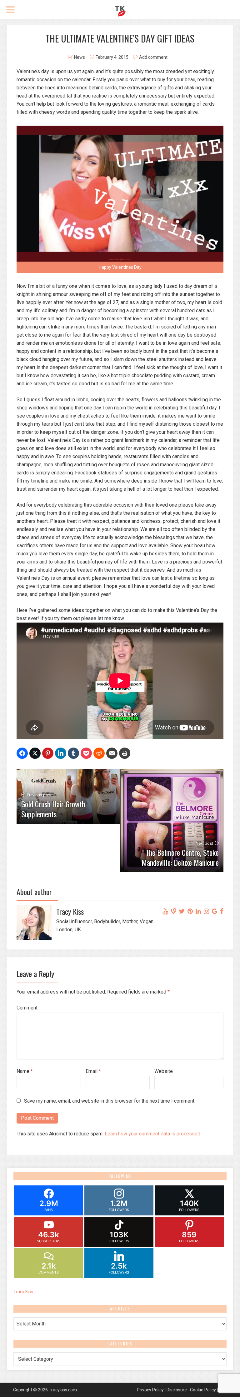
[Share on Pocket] (86, 753)
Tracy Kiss (23, 1291)
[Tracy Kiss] (120, 10)
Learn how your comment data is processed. (153, 1134)
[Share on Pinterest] (47, 753)
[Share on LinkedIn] (60, 753)
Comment (27, 1008)
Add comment (153, 57)
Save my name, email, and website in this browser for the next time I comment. (109, 1101)
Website (163, 1071)
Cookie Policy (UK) (207, 1389)
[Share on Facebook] (22, 753)
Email (93, 1071)
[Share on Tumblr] (73, 753)
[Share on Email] (112, 753)
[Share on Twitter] (35, 753)
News (79, 57)
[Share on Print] (124, 753)
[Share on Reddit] (99, 753)
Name (25, 1071)
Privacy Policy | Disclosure (162, 1389)
